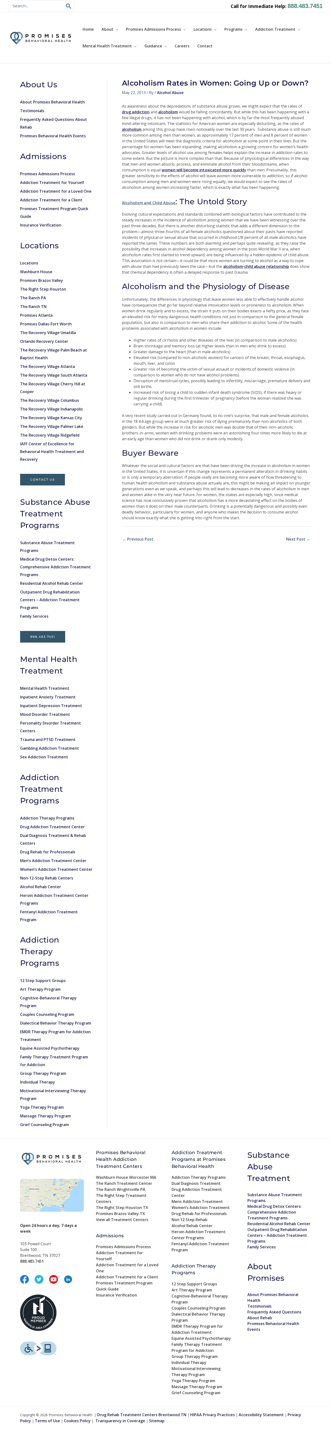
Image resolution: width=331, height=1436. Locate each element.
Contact (205, 46)
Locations (203, 29)
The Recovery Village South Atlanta (53, 375)
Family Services (34, 616)
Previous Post (137, 539)
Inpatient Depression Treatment (51, 705)
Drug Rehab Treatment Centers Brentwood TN (141, 1414)
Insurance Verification (40, 225)
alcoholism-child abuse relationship (256, 266)
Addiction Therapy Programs (47, 818)
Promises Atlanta (36, 315)
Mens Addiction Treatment (197, 1201)
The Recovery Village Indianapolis (51, 409)
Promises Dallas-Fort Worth (46, 324)
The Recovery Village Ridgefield (49, 435)
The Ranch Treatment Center (124, 1183)
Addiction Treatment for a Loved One (56, 191)
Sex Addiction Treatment (44, 757)
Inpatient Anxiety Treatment (48, 697)
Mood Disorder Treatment (45, 714)
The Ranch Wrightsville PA (120, 1189)
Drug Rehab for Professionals (47, 852)
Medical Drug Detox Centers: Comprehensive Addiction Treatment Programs (55, 567)
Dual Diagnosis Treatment (196, 1183)
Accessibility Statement (261, 1414)
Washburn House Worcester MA (126, 1177)
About (107, 29)
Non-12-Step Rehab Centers (46, 878)
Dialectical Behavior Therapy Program (55, 1023)
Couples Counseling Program (47, 1014)
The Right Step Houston (43, 289)
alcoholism (168, 112)
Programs (233, 29)
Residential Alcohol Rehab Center (51, 583)
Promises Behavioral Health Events (53, 136)
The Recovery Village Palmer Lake (51, 426)
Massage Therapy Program (45, 1116)
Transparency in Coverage (120, 1420)
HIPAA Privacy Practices (212, 1414)
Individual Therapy (37, 1082)
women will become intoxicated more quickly (204, 170)
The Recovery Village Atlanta (47, 366)
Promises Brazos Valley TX (120, 1213)
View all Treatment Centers (122, 1219)
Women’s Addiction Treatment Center (56, 869)
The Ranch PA (33, 297)
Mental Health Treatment (107, 46)
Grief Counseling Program (44, 1124)
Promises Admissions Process (153, 29)
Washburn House (36, 271)
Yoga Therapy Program (42, 1107)
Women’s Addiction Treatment (201, 1207)
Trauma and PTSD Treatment (48, 739)
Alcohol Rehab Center (40, 886)
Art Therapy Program (40, 989)
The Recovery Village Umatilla (48, 332)
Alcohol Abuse (170, 92)
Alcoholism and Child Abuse (148, 202)
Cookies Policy (77, 1420)
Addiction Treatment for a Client (51, 200)
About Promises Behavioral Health (52, 102)
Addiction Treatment (275, 29)
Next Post (298, 539)
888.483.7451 (305, 6)
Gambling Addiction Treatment (49, 748)
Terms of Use (47, 1420)
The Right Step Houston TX (122, 1207)
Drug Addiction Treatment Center (52, 826)
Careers (182, 46)
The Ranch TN (33, 306)
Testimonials (32, 110)
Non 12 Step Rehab (189, 1219)
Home (88, 29)
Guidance (153, 46)
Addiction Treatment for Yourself (52, 182)
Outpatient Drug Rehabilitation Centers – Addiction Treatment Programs (50, 599)
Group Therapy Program (43, 1073)
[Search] (69, 6)
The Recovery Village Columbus (49, 400)
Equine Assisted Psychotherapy (49, 1048)
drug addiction (136, 112)
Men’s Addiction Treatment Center (53, 860)
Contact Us (42, 479)
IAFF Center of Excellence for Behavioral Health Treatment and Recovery (52, 451)
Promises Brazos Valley (41, 280)
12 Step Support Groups (43, 980)
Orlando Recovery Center (44, 341)
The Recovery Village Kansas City (51, 417)
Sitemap (157, 1420)
